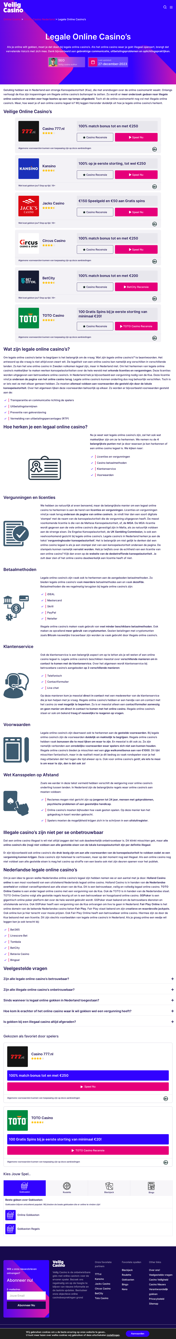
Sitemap (153, 1303)
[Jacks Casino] (28, 205)
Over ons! (154, 1269)
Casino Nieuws (157, 1284)
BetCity (99, 1293)
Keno (124, 1289)
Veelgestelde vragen (160, 1274)
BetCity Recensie (138, 287)
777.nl (98, 1274)
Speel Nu (137, 137)
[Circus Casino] (28, 243)
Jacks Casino (102, 1283)
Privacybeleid (156, 1298)
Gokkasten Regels (28, 1228)
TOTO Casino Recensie (137, 326)
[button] (165, 7)
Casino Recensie (96, 137)
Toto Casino (101, 1298)
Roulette (67, 1192)
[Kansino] (28, 168)
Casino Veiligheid (158, 1279)
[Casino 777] (28, 131)
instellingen (113, 1335)
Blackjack (109, 1192)
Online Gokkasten (28, 1215)
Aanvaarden (137, 1333)
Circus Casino (103, 1288)
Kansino (99, 1278)
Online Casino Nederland (39, 19)
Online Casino (12, 19)
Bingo (151, 1192)
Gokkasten (24, 1192)
